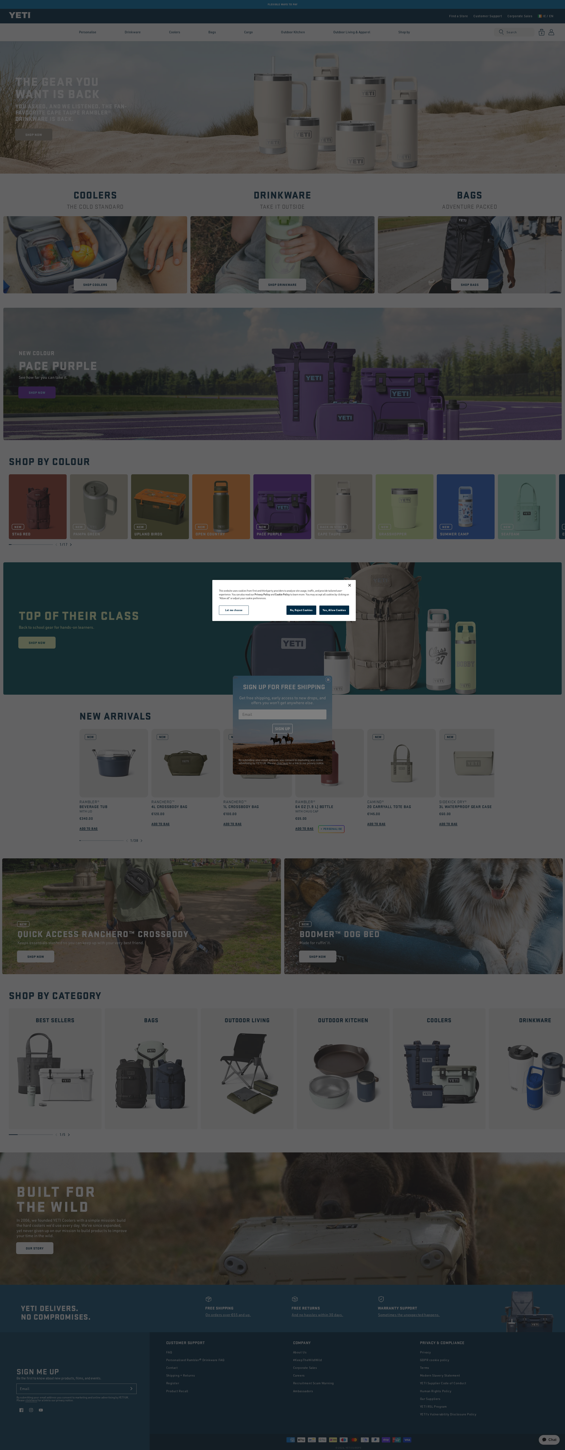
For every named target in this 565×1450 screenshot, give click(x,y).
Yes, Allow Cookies (334, 610)
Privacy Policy (262, 594)
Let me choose (233, 610)
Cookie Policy (282, 594)
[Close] (349, 585)
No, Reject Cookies (301, 610)
